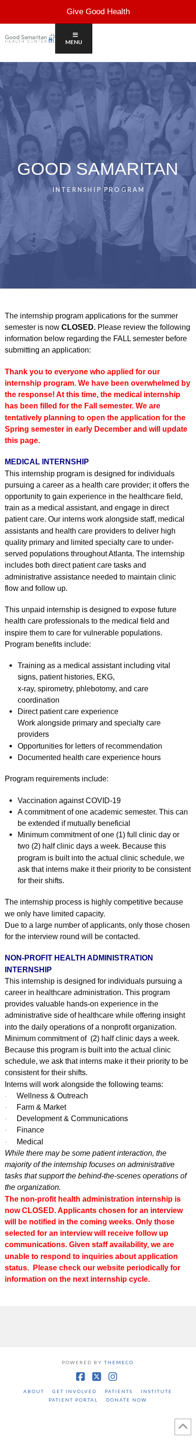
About (33, 1391)
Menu (73, 41)
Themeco (119, 1362)
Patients (119, 1391)
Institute (156, 1391)
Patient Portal (73, 1400)
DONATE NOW (126, 1400)
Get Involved (74, 1391)
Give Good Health (98, 11)
